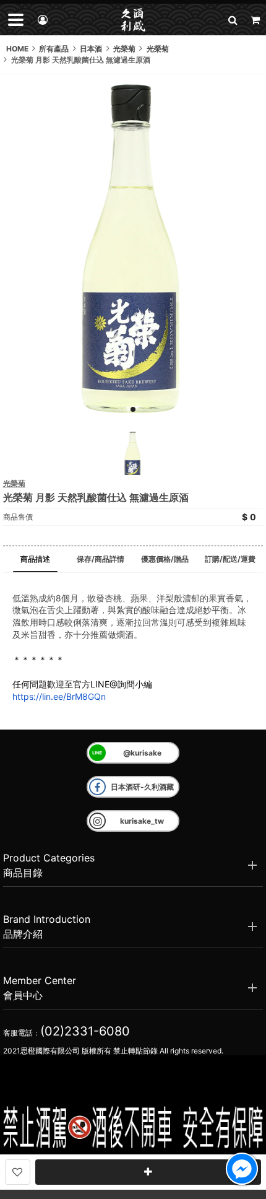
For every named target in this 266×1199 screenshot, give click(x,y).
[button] (232, 19)
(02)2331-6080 (85, 1031)
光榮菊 (14, 483)
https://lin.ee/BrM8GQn (59, 696)
